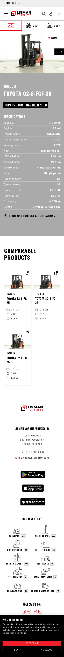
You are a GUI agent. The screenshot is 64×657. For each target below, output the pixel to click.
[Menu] (6, 13)
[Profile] (50, 13)
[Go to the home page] (21, 13)
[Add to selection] (27, 273)
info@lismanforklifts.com (33, 457)
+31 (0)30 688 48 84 (33, 452)
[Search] (43, 13)
